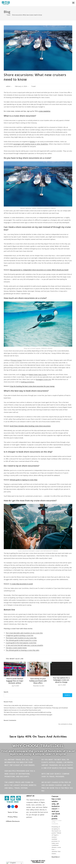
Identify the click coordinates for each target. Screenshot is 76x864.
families (32, 141)
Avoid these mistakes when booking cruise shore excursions (30, 426)
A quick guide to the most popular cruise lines (21, 643)
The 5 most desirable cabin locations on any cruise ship (24, 633)
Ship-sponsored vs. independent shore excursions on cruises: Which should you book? (39, 270)
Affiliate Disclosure (12, 821)
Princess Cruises (16, 360)
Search (6, 692)
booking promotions (27, 382)
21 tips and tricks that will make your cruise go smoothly (24, 645)
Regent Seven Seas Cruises (38, 374)
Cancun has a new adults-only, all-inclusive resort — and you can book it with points (28, 705)
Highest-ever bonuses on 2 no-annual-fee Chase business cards (22, 710)
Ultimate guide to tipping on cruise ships (23, 480)
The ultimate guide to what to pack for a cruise (21, 640)
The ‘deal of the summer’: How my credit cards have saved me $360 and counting (27, 712)
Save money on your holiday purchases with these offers (38, 680)
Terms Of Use (13, 812)
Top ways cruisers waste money (16, 648)
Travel (33, 86)
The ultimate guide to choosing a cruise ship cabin (22, 650)
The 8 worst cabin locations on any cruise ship (21, 638)
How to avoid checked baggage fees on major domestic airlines (14, 680)
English (13, 863)
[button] (73, 2)
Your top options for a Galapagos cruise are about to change (61, 680)
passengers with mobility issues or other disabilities (30, 144)
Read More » (56, 857)
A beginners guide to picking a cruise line (19, 635)
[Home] (4, 15)
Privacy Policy (12, 817)
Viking (24, 374)
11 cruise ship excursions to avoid (21, 584)
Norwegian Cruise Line (43, 379)
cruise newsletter (44, 111)
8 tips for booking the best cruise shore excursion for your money (32, 386)
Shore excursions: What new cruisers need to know (27, 15)
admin (8, 86)
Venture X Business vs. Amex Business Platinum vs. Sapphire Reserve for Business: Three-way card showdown (36, 708)
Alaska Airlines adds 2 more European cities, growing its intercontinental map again (28, 715)
